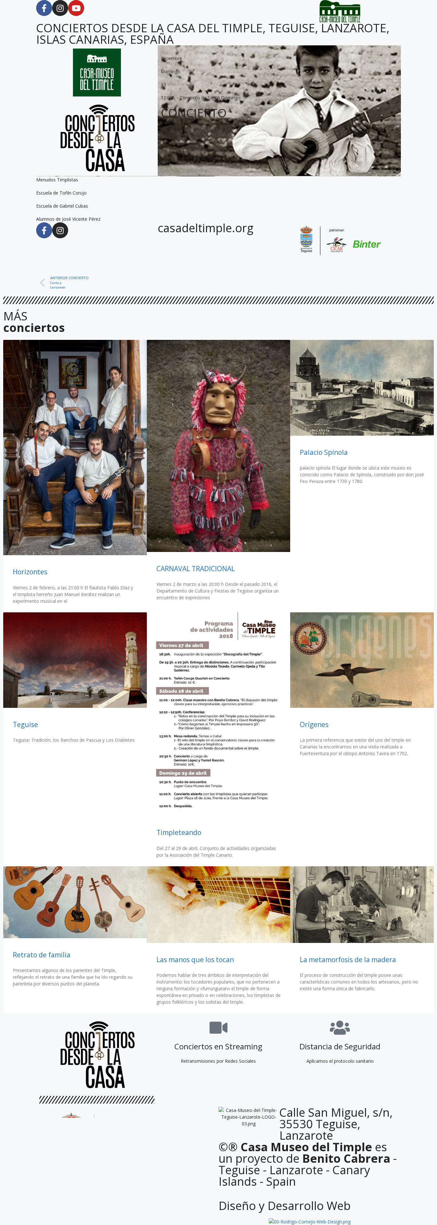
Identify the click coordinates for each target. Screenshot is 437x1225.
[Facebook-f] (44, 8)
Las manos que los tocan (195, 959)
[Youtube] (76, 8)
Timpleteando (178, 832)
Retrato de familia (41, 954)
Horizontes (30, 571)
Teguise (25, 724)
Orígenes (314, 724)
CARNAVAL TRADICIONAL (195, 568)
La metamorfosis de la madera (348, 959)
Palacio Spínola (324, 452)
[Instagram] (60, 8)
